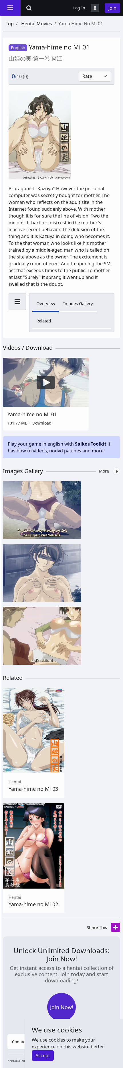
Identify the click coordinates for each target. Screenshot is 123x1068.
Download (41, 423)
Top (10, 23)
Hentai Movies (36, 23)
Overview (45, 303)
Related (43, 321)
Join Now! (61, 1007)
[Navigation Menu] (10, 7)
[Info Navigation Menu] (17, 301)
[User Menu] (95, 8)
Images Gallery (78, 303)
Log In (79, 8)
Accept (42, 1055)
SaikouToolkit (90, 444)
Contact (19, 1041)
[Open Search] (29, 8)
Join (112, 8)
